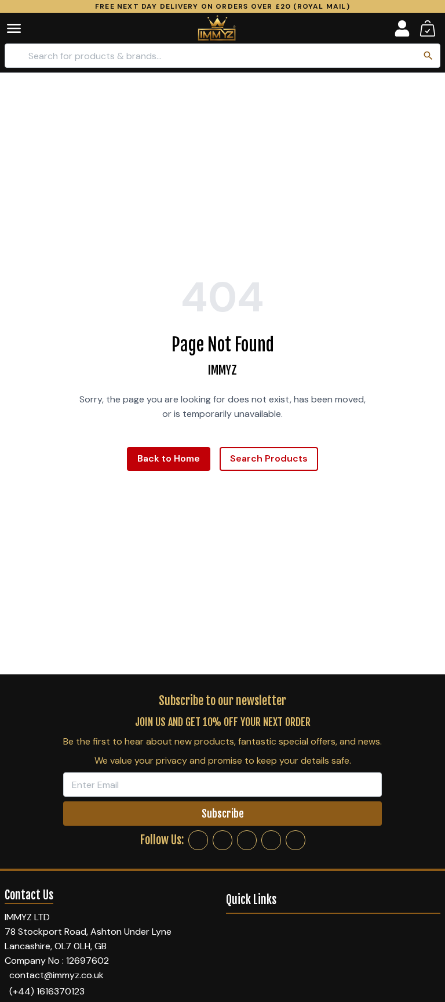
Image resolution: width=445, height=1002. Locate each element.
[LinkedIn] (271, 840)
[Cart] (428, 28)
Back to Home (168, 458)
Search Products (269, 458)
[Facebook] (198, 840)
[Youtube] (295, 840)
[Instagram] (222, 840)
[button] (22, 28)
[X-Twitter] (247, 840)
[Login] (402, 28)
